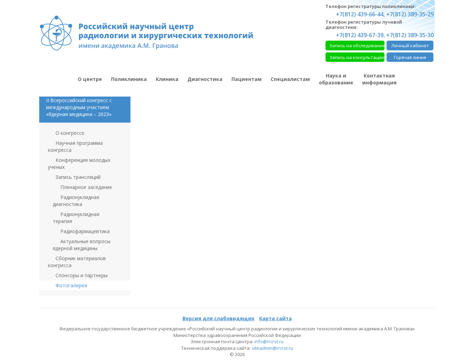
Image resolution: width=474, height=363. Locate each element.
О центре (90, 79)
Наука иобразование (336, 79)
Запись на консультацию (356, 57)
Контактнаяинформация (379, 79)
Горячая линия (410, 57)
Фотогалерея (70, 285)
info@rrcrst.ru (268, 341)
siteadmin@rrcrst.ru (272, 348)
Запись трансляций (77, 177)
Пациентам (246, 79)
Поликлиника (129, 79)
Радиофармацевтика (84, 231)
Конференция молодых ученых (79, 163)
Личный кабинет (410, 45)
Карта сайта (275, 318)
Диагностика (204, 79)
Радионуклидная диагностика (76, 200)
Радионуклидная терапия (76, 217)
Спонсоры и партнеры (81, 275)
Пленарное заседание (85, 187)
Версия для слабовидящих (218, 318)
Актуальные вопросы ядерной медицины (81, 244)
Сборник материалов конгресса (77, 262)
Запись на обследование (356, 45)
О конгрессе (69, 133)
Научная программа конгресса (75, 146)
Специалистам (290, 79)
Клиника (167, 79)
